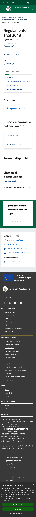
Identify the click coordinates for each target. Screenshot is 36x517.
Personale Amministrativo (13, 328)
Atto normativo (22, 19)
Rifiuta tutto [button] (18, 509)
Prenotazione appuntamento (14, 457)
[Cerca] (32, 9)
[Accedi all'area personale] (28, 2)
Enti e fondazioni (10, 322)
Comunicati (8, 393)
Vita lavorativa (9, 348)
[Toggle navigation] (4, 8)
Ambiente (8, 373)
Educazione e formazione (13, 364)
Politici (7, 325)
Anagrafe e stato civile (12, 341)
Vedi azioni (17, 55)
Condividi (7, 55)
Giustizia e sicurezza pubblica (14, 367)
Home (4, 17)
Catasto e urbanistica (12, 354)
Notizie (7, 390)
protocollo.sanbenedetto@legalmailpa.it (19, 446)
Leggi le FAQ (9, 464)
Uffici (6, 318)
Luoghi (7, 405)
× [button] (33, 484)
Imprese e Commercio (12, 351)
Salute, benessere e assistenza (15, 376)
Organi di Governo (11, 312)
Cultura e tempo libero (12, 344)
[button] (18, 513)
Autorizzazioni (9, 380)
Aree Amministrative (12, 315)
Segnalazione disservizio (13, 460)
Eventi (7, 408)
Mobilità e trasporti (11, 357)
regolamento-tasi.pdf (18, 108)
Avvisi (7, 396)
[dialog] (18, 499)
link (8, 500)
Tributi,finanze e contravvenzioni (16, 370)
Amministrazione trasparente (15, 477)
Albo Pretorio (9, 480)
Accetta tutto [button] (18, 504)
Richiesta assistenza (11, 467)
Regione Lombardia (9, 2)
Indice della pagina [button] (13, 71)
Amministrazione (15, 17)
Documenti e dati (8, 19)
